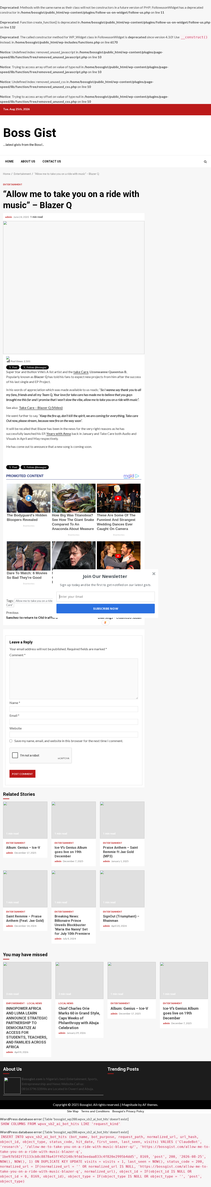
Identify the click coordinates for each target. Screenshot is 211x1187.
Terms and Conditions (95, 1111)
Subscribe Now (105, 608)
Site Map (73, 1111)
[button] (105, 576)
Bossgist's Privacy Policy (128, 1111)
